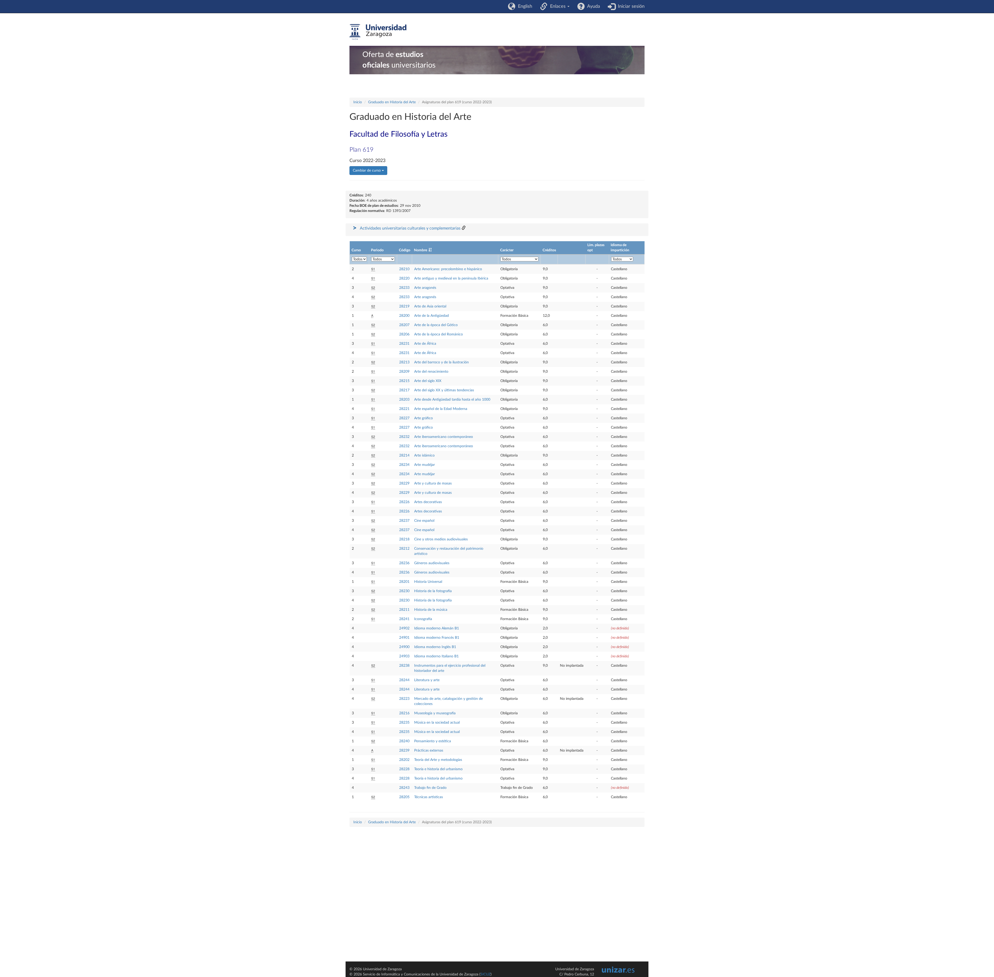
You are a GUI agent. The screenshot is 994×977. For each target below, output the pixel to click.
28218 (404, 539)
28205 (404, 797)
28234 (404, 465)
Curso (356, 250)
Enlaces (557, 6)
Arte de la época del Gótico (436, 325)
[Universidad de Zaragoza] (377, 32)
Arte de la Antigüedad (431, 316)
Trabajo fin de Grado (430, 788)
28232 (404, 437)
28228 (404, 769)
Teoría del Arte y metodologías (438, 760)
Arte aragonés (425, 288)
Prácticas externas (428, 750)
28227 (404, 418)
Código (404, 250)
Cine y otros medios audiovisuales (441, 539)
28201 (404, 582)
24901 (404, 638)
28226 (404, 502)
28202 (404, 760)
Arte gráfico (423, 418)
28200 (404, 316)
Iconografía (423, 619)
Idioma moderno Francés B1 (436, 638)
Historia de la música (430, 610)
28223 (404, 699)
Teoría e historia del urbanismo (438, 769)
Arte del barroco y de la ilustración (441, 362)
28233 (404, 288)
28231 (404, 344)
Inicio (357, 102)
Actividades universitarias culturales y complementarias (410, 228)
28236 (404, 563)
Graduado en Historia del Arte (392, 102)
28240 (404, 741)
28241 (404, 619)
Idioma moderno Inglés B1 (435, 647)
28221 (404, 409)
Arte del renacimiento (431, 371)
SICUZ (485, 974)
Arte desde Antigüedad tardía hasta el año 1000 (452, 399)
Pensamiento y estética (432, 741)
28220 (404, 278)
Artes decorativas (428, 502)
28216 (404, 713)
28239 (404, 750)
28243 (404, 788)
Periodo (377, 250)
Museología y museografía (435, 713)
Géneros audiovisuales (431, 563)
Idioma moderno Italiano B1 (436, 656)
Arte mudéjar (424, 465)
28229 (404, 483)
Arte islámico (424, 455)
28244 (404, 680)
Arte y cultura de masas (433, 483)
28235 (404, 722)
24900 (404, 647)
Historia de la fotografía (433, 591)
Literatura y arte (427, 680)
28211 (404, 610)
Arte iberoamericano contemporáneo (443, 437)
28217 (404, 390)
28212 (404, 548)
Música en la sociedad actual (437, 722)
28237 (404, 521)
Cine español (424, 521)
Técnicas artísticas (428, 797)
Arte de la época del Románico (438, 334)
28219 (404, 306)
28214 (404, 455)
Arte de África (425, 344)
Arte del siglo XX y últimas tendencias (444, 390)
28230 (404, 591)
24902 (404, 628)
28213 (404, 362)
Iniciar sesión (630, 6)
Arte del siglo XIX (427, 381)
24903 (404, 656)
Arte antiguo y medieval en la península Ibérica (451, 278)
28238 (404, 665)
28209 (404, 371)
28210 (404, 269)
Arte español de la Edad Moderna (440, 409)
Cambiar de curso (367, 170)
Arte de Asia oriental (430, 306)
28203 (404, 399)
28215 (404, 381)
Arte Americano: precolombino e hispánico (448, 269)
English (523, 6)
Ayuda (592, 6)
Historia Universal (428, 582)
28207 (404, 325)
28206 (404, 334)
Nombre (420, 250)
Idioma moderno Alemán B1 (436, 628)
